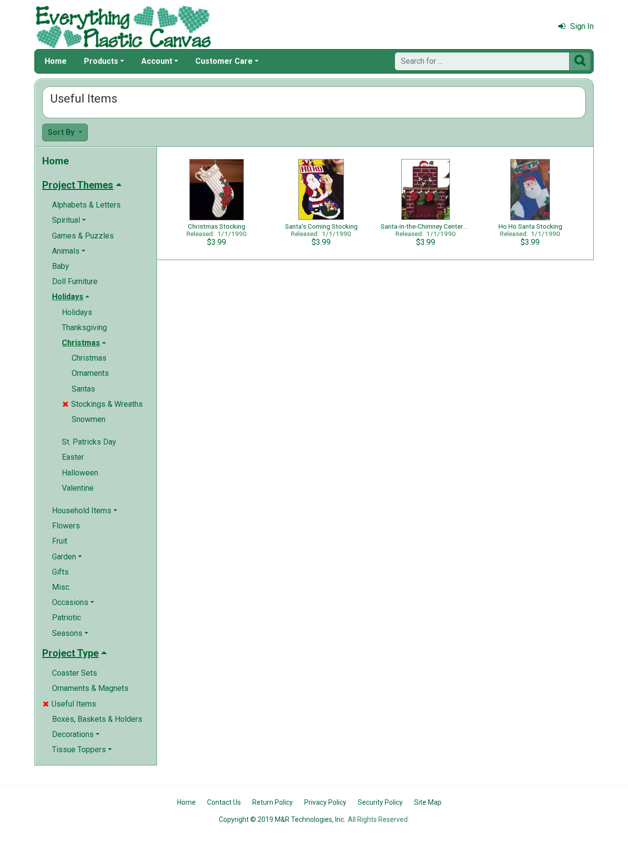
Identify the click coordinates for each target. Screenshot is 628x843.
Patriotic (66, 617)
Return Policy (272, 802)
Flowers (66, 525)
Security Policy (380, 802)
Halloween (80, 472)
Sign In (582, 26)
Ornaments (90, 373)
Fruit (59, 541)
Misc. (61, 587)
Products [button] (101, 61)
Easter (73, 457)
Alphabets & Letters (86, 205)
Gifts (60, 572)
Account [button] (156, 61)
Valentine (78, 488)
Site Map (428, 802)
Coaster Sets (74, 673)
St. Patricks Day (89, 442)
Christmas (89, 358)
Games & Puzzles (83, 235)
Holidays (77, 312)
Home (56, 61)
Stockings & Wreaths (102, 404)
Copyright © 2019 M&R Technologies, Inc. (282, 819)
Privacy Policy (325, 802)
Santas (83, 389)
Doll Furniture (75, 281)
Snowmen (88, 419)
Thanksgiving (84, 327)
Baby (60, 266)
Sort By (62, 132)
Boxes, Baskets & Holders (97, 719)
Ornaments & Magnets (90, 688)
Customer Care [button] (224, 61)
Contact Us (224, 802)
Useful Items (69, 704)
